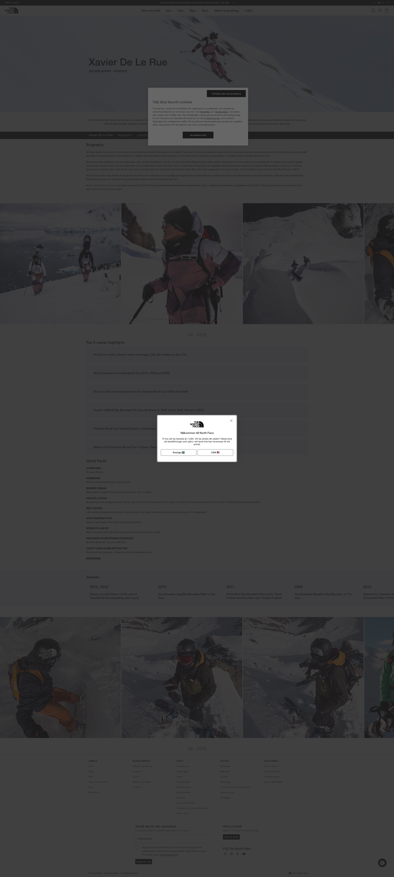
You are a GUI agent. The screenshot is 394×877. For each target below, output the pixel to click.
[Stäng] (231, 420)
